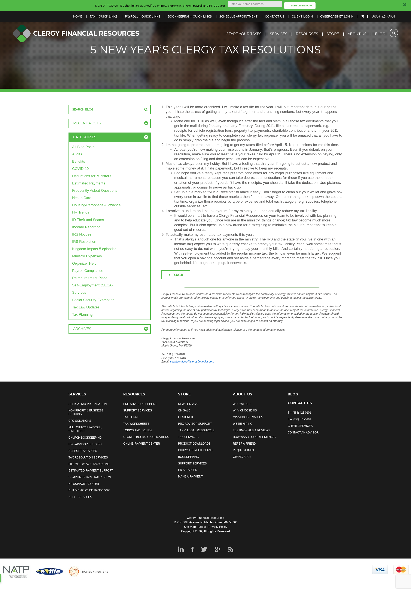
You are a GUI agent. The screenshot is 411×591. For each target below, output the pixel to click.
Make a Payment (190, 476)
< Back (175, 275)
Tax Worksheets (136, 423)
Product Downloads (194, 443)
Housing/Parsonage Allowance (96, 205)
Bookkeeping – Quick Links (190, 16)
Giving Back (242, 456)
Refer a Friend (244, 443)
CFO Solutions (79, 420)
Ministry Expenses (87, 256)
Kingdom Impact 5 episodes (94, 249)
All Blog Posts (83, 147)
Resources (307, 34)
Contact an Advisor (303, 432)
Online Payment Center (141, 443)
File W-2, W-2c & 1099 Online (89, 464)
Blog (380, 34)
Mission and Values (248, 417)
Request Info (243, 450)
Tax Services (188, 437)
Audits (77, 154)
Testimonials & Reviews (251, 430)
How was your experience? (254, 437)
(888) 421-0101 (383, 16)
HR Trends (80, 212)
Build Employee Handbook (89, 490)
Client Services (300, 425)
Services (278, 34)
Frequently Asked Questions (94, 191)
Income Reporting (86, 227)
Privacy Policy (217, 526)
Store (333, 34)
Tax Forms (131, 417)
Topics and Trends (137, 430)
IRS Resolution (84, 242)
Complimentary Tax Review (89, 477)
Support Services (82, 450)
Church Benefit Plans (195, 450)
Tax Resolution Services (88, 457)
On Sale (184, 410)
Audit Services (80, 497)
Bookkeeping (188, 456)
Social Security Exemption (93, 300)
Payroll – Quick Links (142, 16)
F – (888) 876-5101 (299, 419)
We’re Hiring (242, 423)
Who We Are (242, 404)
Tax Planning (82, 314)
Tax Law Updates (86, 307)
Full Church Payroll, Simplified (85, 429)
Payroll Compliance (87, 271)
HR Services (187, 470)
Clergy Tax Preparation (87, 404)
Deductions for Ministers (91, 176)
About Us (357, 34)
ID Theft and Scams (88, 220)
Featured (185, 417)
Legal (202, 526)
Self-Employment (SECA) (92, 285)
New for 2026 (188, 404)
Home (77, 16)
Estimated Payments (88, 183)
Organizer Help (84, 263)
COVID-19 (80, 169)
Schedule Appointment (238, 16)
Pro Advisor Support (85, 444)
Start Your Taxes (243, 34)
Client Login (302, 16)
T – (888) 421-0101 (299, 412)
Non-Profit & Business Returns (86, 412)
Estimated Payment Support (90, 470)
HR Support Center (83, 483)
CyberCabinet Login (336, 16)
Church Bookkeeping (85, 437)
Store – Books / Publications (146, 437)
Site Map (190, 526)
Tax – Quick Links (104, 16)
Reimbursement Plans (89, 278)
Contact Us (274, 16)
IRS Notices (81, 234)
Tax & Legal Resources (196, 430)
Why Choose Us (245, 410)
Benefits (78, 161)
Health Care (81, 198)
